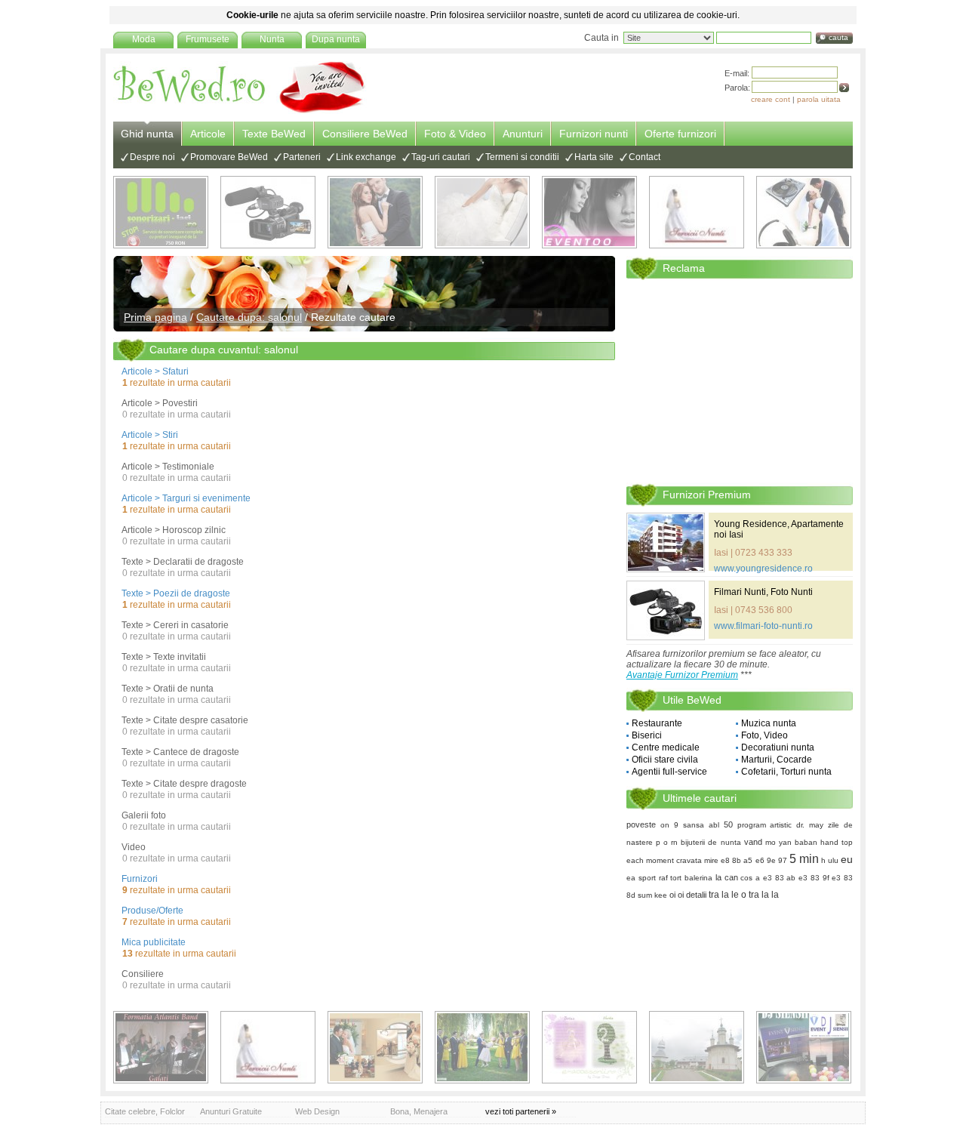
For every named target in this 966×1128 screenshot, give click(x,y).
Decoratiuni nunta (777, 747)
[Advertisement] (739, 380)
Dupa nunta (336, 39)
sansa (693, 825)
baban (806, 842)
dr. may (809, 825)
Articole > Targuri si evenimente (186, 498)
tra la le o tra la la (744, 894)
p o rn (667, 842)
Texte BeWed (274, 134)
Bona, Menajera (419, 1111)
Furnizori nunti (593, 134)
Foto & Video (455, 134)
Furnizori (140, 879)
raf (663, 878)
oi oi (676, 894)
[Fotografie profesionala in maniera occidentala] (375, 1047)
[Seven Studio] (375, 212)
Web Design (317, 1111)
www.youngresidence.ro (763, 568)
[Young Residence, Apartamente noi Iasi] (665, 542)
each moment (650, 860)
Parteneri (302, 157)
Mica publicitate (154, 942)
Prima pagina (155, 317)
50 (728, 824)
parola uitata (819, 99)
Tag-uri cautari (440, 157)
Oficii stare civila (665, 759)
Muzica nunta (768, 723)
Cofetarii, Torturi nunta (786, 771)
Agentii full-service (669, 771)
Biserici (647, 735)
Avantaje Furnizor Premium (682, 675)
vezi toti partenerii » (520, 1111)
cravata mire (697, 860)
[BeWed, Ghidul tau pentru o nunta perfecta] (240, 111)
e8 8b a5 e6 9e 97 (753, 860)
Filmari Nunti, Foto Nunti (763, 592)
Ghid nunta (147, 134)
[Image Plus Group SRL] (589, 1047)
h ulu (829, 860)
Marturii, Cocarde (776, 759)
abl (714, 825)
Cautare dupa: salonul (249, 317)
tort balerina (691, 878)
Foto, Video (764, 735)
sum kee (652, 895)
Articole (208, 134)
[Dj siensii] (803, 1047)
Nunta (272, 39)
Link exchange (366, 157)
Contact (644, 157)
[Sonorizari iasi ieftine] (803, 212)
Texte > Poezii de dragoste (176, 593)
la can (726, 877)
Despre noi (152, 157)
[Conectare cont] (844, 87)
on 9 (669, 825)
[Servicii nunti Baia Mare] (696, 212)
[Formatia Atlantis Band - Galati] (160, 1047)
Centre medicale (666, 747)
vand (753, 841)
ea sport (641, 878)
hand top (836, 842)
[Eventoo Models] (589, 212)
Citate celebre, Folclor (145, 1111)
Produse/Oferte (152, 910)
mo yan (778, 842)
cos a (750, 878)
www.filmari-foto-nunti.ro (763, 626)
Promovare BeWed (229, 157)
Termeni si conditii (522, 157)
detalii (696, 894)
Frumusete (207, 39)
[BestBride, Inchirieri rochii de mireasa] (482, 212)
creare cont (770, 99)
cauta (838, 37)
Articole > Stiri (150, 435)
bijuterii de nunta (710, 842)
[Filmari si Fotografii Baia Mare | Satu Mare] (482, 1047)
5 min (804, 858)
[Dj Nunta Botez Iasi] (160, 212)
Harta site (594, 157)
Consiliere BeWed (365, 134)
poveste (641, 824)
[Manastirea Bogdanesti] (696, 1047)
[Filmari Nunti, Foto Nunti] (267, 212)
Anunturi (523, 134)
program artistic (764, 825)
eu (847, 859)
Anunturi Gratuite (231, 1111)
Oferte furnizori (680, 134)
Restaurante (657, 723)
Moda (143, 39)
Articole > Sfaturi (155, 371)
